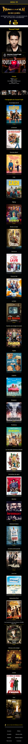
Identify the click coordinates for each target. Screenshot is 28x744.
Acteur (16, 78)
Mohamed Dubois (14, 523)
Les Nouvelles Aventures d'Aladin (14, 449)
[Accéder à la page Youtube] (15, 22)
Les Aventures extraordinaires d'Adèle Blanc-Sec (14, 623)
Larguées (14, 375)
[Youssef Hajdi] (4, 92)
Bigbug (14, 202)
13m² (14, 697)
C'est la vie (14, 251)
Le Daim (14, 301)
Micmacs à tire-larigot (14, 647)
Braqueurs (14, 400)
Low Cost (14, 573)
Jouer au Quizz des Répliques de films (14, 724)
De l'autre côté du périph (14, 548)
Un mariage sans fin (14, 102)
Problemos (14, 424)
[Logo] (14, 14)
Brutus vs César (14, 226)
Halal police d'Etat (14, 598)
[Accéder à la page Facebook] (10, 22)
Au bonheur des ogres (14, 474)
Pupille (14, 350)
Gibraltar (14, 499)
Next (27, 93)
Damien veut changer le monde (14, 325)
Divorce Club (14, 276)
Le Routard (14, 127)
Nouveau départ (14, 152)
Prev (0, 93)
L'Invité (14, 672)
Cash (14, 177)
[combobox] (14, 26)
